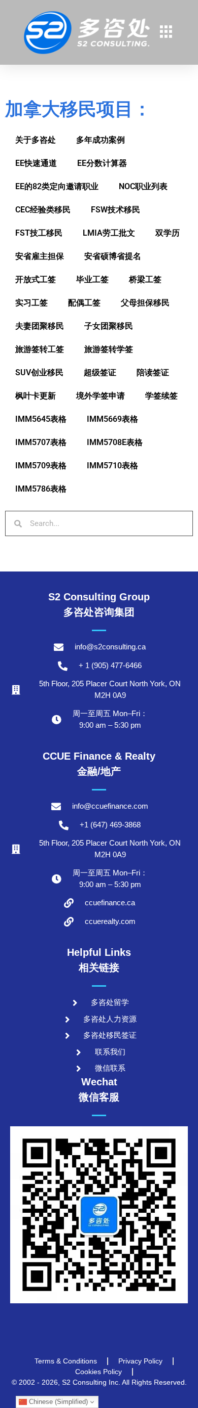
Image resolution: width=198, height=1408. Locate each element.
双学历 (167, 233)
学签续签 (161, 396)
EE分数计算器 (102, 163)
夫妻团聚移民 (39, 326)
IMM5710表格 (112, 465)
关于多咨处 (35, 140)
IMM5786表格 (41, 489)
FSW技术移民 (115, 209)
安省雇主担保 (39, 256)
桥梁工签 (145, 279)
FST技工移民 (38, 233)
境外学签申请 (100, 396)
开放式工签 (35, 279)
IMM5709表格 (41, 465)
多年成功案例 (100, 140)
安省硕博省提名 (112, 256)
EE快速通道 (36, 163)
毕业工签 (92, 279)
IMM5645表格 (41, 419)
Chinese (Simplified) (57, 1401)
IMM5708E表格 (115, 442)
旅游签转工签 (39, 349)
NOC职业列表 (143, 186)
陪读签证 (153, 372)
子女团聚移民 (108, 326)
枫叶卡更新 (35, 396)
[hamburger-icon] (165, 33)
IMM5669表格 (112, 419)
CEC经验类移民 (43, 209)
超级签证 (100, 372)
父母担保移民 (145, 302)
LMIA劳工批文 (109, 233)
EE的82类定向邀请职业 (56, 186)
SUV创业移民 (39, 372)
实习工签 (31, 302)
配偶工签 (84, 302)
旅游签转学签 (108, 349)
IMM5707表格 (41, 442)
